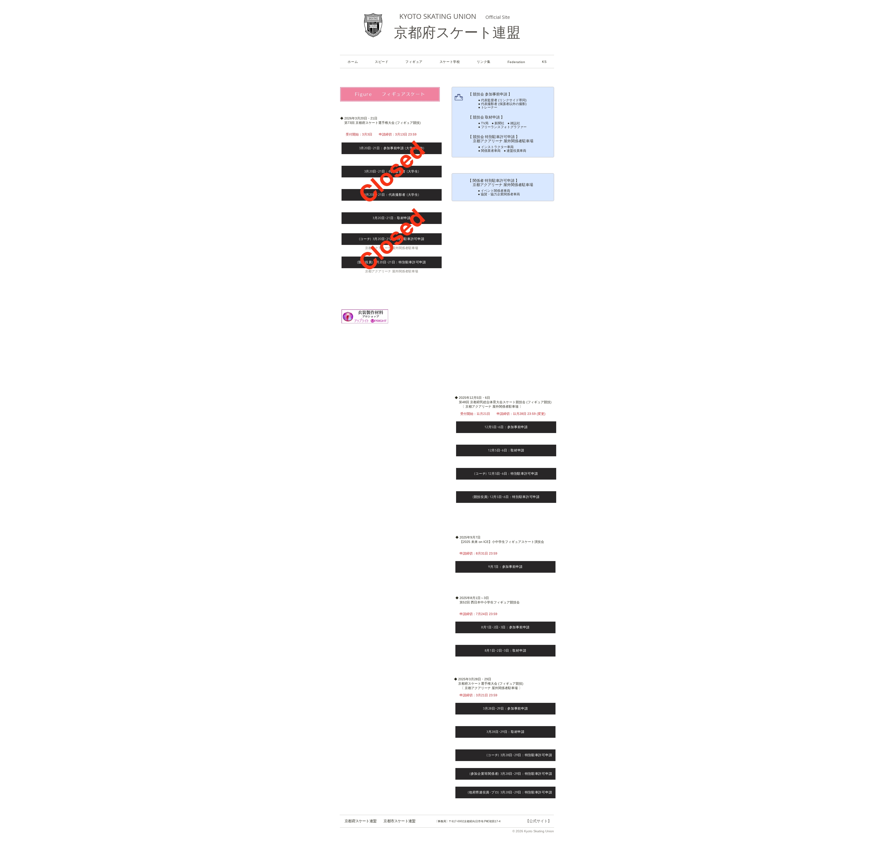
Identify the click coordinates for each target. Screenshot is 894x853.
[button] (516, 62)
